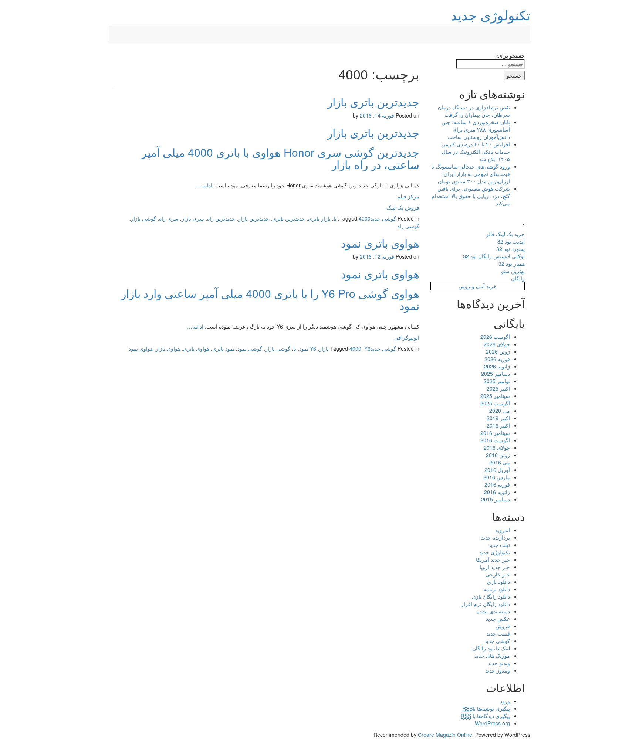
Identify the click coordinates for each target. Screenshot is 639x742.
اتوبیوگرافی (406, 337)
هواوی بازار (168, 348)
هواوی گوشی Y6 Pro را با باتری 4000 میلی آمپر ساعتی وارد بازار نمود (270, 299)
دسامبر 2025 (495, 373)
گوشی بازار (143, 218)
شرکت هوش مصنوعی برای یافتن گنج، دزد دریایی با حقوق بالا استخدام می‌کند (471, 196)
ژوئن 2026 (498, 351)
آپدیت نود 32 (511, 241)
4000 (365, 218)
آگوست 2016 (495, 440)
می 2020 (499, 410)
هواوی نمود (141, 348)
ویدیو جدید (499, 663)
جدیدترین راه (221, 218)
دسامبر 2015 (495, 499)
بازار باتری (319, 218)
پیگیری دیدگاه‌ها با (485, 715)
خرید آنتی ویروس (478, 286)
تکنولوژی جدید (490, 14)
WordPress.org (492, 723)
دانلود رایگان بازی (491, 596)
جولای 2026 (497, 344)
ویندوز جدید (497, 670)
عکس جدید (498, 618)
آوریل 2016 (497, 469)
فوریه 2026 (497, 359)
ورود (505, 701)
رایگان (518, 278)
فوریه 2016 (497, 484)
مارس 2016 (496, 477)
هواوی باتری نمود (380, 243)
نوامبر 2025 (497, 381)
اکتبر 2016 (498, 425)
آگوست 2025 (495, 403)
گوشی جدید (383, 218)
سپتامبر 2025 (495, 395)
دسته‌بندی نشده (493, 611)
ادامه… (204, 185)
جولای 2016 (497, 447)
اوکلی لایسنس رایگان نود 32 (494, 256)
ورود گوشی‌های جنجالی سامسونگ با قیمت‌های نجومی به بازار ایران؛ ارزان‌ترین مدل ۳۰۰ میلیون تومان (470, 174)
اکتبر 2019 (498, 418)
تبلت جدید (499, 544)
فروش (503, 626)
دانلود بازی (498, 581)
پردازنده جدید (495, 537)
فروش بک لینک (402, 207)
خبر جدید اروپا (495, 567)
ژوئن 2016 (498, 455)
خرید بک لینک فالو (505, 234)
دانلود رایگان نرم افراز (485, 603)
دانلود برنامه (496, 589)
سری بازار (193, 218)
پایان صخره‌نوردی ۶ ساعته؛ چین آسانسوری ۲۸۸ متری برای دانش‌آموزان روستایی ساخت (476, 129)
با (335, 218)
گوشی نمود (249, 348)
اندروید (502, 530)
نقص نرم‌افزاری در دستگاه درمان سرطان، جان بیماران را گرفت (474, 110)
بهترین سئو (513, 271)
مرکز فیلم (408, 196)
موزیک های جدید (492, 655)
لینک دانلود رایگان (491, 648)
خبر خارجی (498, 574)
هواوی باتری (196, 348)
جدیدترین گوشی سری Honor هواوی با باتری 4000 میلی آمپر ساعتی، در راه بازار (280, 158)
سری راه (169, 218)
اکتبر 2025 (498, 388)
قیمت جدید (498, 633)
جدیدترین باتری (288, 218)
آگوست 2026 (495, 336)
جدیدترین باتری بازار (373, 102)
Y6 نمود (307, 348)
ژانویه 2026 (497, 366)
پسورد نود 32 (510, 248)
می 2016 (499, 462)
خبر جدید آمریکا (493, 559)
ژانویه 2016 (497, 492)
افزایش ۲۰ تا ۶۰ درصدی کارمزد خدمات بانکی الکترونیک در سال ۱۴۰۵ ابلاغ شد (475, 151)
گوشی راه (408, 225)
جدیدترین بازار (253, 218)
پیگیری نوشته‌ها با (486, 708)
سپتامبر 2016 (495, 432)
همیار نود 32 (511, 263)
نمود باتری (223, 348)
